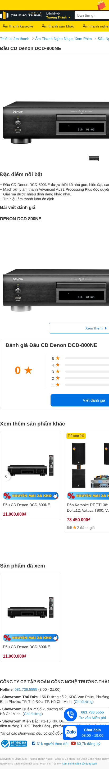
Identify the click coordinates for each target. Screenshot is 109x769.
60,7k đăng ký (88, 743)
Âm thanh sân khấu (58, 26)
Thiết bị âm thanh (14, 38)
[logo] (21, 15)
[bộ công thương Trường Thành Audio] (14, 743)
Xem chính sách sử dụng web (79, 763)
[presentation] (5, 475)
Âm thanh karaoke (18, 26)
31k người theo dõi (52, 743)
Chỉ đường (84, 701)
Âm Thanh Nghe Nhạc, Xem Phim (63, 38)
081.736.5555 (26, 689)
